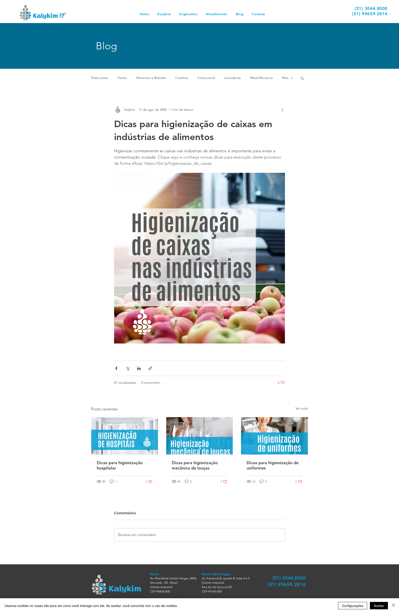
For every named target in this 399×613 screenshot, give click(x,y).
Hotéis (122, 78)
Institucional (206, 78)
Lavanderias (232, 78)
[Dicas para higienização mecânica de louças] (199, 436)
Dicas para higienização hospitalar (120, 465)
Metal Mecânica (261, 78)
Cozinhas (181, 78)
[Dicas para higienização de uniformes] (274, 436)
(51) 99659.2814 (369, 13)
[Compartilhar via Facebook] (116, 368)
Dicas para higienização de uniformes (273, 465)
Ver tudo (302, 408)
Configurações (352, 605)
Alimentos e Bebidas (151, 78)
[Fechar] (393, 605)
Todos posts (99, 78)
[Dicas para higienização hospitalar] (124, 436)
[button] (188, 14)
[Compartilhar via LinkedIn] (139, 368)
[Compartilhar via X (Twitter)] (127, 368)
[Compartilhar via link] (150, 368)
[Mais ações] (282, 109)
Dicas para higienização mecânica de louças (195, 465)
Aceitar (379, 605)
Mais (285, 78)
